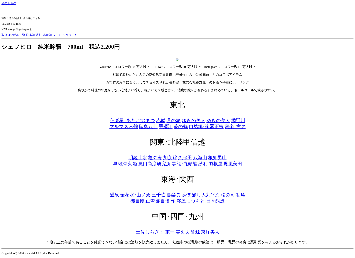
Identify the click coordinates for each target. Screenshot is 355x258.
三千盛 (158, 194)
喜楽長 (173, 194)
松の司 (228, 194)
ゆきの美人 (193, 120)
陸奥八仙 (148, 126)
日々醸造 (215, 200)
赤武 (160, 120)
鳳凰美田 (233, 163)
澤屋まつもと (191, 200)
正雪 (150, 200)
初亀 (240, 194)
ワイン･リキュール (65, 34)
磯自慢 (137, 200)
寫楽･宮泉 (235, 126)
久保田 (185, 157)
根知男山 (217, 157)
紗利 (203, 163)
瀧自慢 (163, 200)
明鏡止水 (138, 157)
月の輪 (174, 120)
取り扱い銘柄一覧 (13, 34)
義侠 (186, 194)
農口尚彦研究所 (154, 163)
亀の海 (155, 157)
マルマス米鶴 (123, 126)
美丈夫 (183, 231)
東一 (170, 231)
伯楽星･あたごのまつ (132, 120)
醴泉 (114, 194)
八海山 (200, 157)
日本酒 (30, 34)
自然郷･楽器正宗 (206, 126)
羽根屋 (216, 163)
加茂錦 (170, 157)
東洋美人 (210, 231)
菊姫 (132, 163)
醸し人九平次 (206, 194)
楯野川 (238, 120)
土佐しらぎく (150, 231)
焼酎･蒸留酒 (44, 34)
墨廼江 (166, 126)
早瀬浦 (120, 163)
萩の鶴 (181, 126)
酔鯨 (195, 231)
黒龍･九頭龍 (184, 163)
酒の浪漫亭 (8, 3)
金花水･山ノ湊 (135, 194)
